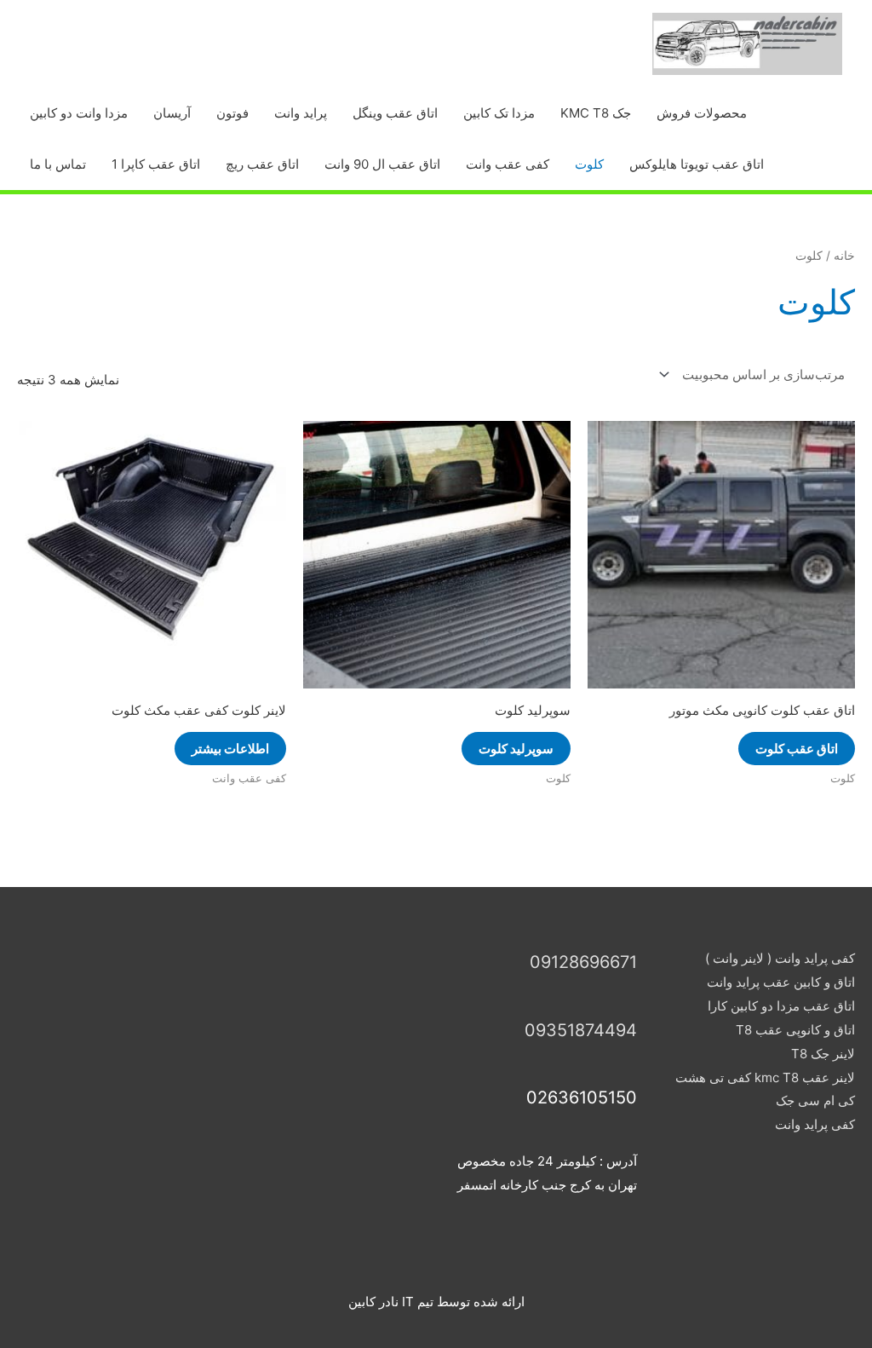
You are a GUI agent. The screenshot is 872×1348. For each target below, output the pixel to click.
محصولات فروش (702, 113)
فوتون (232, 113)
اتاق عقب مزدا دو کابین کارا (781, 1006)
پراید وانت (300, 113)
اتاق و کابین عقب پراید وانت (781, 982)
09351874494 (581, 1030)
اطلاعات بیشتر (230, 748)
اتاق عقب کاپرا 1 (156, 164)
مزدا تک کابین (499, 113)
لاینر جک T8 (823, 1054)
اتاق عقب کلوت (796, 748)
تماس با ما (58, 164)
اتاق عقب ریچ (262, 164)
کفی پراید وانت (815, 1124)
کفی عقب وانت (507, 164)
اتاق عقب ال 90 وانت (382, 164)
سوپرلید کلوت (516, 748)
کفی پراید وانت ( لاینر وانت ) (780, 958)
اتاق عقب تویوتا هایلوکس (696, 164)
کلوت (589, 164)
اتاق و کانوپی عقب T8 (795, 1030)
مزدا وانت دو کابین (79, 113)
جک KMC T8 (595, 113)
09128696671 (583, 962)
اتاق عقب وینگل (395, 113)
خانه (844, 255)
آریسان (172, 113)
